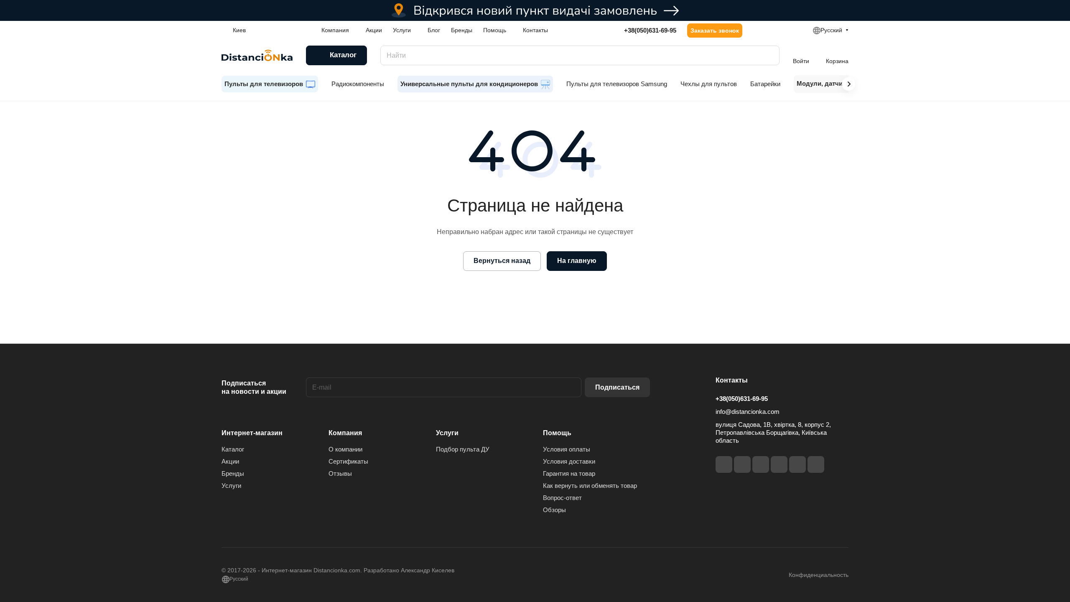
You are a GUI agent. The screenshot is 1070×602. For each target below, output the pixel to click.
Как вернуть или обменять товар (590, 485)
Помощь (557, 432)
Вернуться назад (502, 260)
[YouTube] (779, 464)
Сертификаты (348, 461)
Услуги (231, 485)
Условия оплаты (566, 449)
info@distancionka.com (748, 411)
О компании (345, 449)
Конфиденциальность (818, 574)
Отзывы (340, 473)
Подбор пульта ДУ (462, 449)
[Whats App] (816, 464)
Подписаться (617, 387)
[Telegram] (760, 464)
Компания (345, 432)
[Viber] (797, 464)
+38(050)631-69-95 (650, 30)
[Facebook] (724, 464)
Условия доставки (569, 461)
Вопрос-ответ (562, 497)
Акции (230, 461)
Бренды (233, 473)
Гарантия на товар (569, 473)
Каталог (233, 449)
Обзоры (554, 509)
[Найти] (769, 55)
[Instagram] (742, 464)
